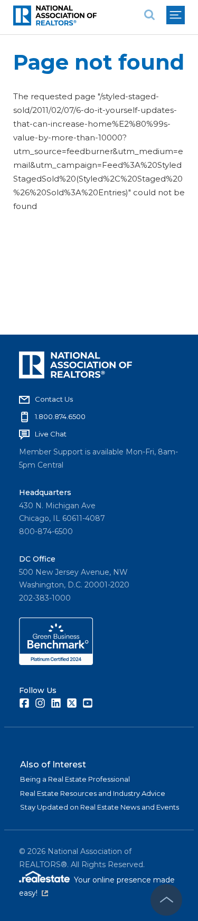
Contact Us (54, 399)
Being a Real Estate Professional (75, 779)
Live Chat (51, 434)
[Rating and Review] (56, 662)
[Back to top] (166, 900)
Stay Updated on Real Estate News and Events (99, 807)
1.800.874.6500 (60, 416)
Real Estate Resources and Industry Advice (92, 793)
